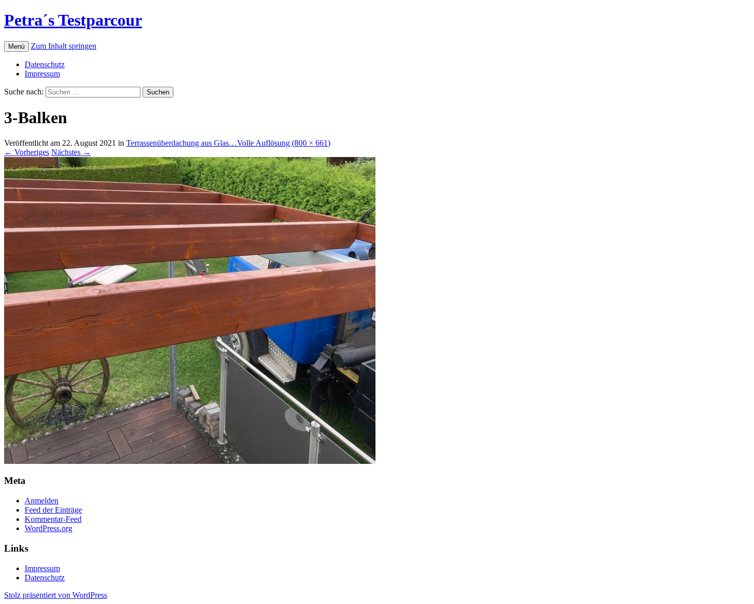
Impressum (42, 73)
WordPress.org (48, 528)
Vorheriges (26, 152)
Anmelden (41, 500)
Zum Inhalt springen (63, 46)
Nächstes (71, 152)
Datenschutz (45, 64)
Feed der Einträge (53, 509)
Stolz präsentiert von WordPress (55, 595)
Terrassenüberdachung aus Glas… (181, 143)
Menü (16, 46)
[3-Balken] (189, 461)
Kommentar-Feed (53, 519)
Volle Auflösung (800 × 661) (283, 143)
